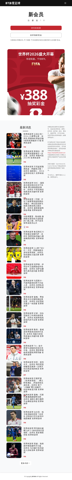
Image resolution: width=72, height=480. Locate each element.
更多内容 (24, 463)
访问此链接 (36, 28)
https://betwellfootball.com (56, 153)
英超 (25, 147)
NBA (27, 227)
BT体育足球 (12, 3)
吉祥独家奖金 (36, 35)
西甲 (25, 375)
